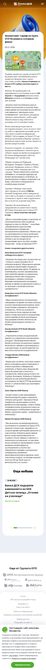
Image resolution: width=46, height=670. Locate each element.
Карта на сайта (23, 607)
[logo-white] (23, 4)
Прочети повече (12, 501)
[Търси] (5, 4)
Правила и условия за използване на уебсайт (23, 615)
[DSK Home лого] (34, 585)
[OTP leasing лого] (13, 585)
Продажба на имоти (23, 622)
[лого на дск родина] (13, 580)
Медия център (23, 619)
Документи (23, 604)
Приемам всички (22, 665)
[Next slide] (34, 527)
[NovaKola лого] (33, 580)
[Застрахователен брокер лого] (23, 574)
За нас (23, 596)
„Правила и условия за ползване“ (23, 658)
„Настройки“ (14, 655)
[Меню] (42, 4)
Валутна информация (23, 611)
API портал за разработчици (23, 599)
